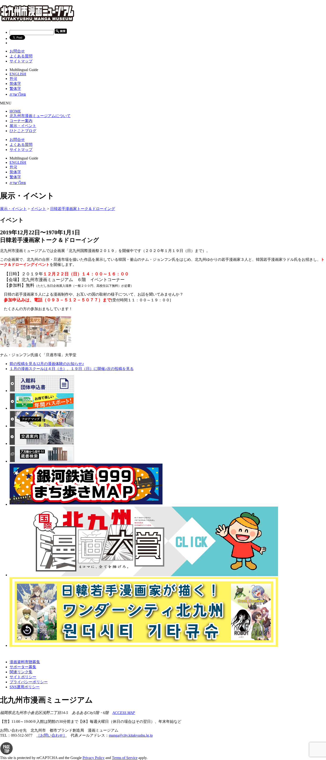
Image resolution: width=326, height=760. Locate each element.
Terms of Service (124, 758)
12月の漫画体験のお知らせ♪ (47, 364)
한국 (13, 79)
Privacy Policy (94, 758)
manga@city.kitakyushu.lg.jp (131, 735)
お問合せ (17, 51)
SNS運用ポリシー (25, 687)
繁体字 (15, 89)
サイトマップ (21, 61)
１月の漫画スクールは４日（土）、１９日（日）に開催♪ (72, 369)
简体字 (15, 84)
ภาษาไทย (18, 94)
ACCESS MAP (123, 713)
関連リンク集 (21, 672)
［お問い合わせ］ (51, 735)
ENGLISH (18, 74)
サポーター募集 (23, 667)
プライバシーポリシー (29, 682)
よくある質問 (21, 56)
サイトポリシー (23, 677)
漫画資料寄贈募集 (25, 662)
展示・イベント (13, 209)
